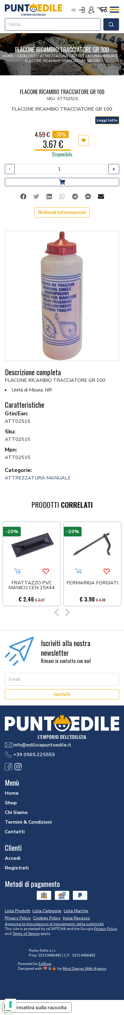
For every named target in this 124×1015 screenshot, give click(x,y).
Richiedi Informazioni (62, 212)
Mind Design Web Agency (84, 968)
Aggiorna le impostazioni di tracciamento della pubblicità (54, 924)
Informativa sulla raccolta (37, 1007)
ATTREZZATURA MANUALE (38, 478)
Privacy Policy (105, 928)
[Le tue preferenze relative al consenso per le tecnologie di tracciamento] (10, 1004)
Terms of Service (25, 933)
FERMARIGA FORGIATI (92, 583)
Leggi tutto (107, 120)
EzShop (45, 963)
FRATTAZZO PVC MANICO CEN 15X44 (31, 585)
